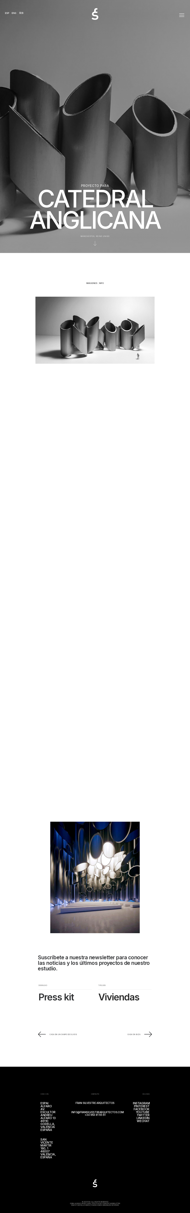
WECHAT (143, 1121)
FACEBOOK (142, 1109)
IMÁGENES (91, 283)
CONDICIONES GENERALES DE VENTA (105, 1205)
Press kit (56, 997)
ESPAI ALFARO (75, 1203)
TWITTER (143, 1115)
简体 (21, 13)
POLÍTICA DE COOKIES (100, 1203)
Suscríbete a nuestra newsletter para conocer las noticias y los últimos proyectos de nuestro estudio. (94, 963)
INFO (101, 283)
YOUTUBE (143, 1112)
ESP (7, 13)
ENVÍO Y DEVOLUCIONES (80, 1205)
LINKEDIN (143, 1118)
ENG (14, 13)
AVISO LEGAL (86, 1203)
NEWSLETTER (115, 1203)
